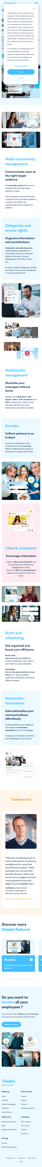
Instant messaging (9, 1104)
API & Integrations (28, 1108)
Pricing (4, 1143)
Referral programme (9, 1147)
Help (21, 1161)
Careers (24, 1129)
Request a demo (11, 1024)
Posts (4, 1096)
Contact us (25, 1133)
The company (26, 1122)
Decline (21, 78)
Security (24, 1104)
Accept (21, 72)
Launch (23, 1096)
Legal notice (21, 1158)
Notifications (7, 1112)
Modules (5, 1100)
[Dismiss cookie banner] (34, 8)
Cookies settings (21, 66)
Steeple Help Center (9, 1129)
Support (24, 1100)
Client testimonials (9, 1122)
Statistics (5, 1108)
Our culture (25, 1125)
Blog (3, 1125)
